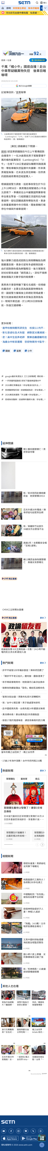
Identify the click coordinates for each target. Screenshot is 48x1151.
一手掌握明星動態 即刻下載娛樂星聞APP (23, 380)
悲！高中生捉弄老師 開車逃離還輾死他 (24, 337)
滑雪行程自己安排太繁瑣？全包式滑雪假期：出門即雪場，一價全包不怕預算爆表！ (23, 1003)
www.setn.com (25, 1144)
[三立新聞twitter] (33, 1131)
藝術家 (24, 778)
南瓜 (37, 778)
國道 (3, 151)
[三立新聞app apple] (9, 1138)
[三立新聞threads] (40, 1131)
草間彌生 (10, 778)
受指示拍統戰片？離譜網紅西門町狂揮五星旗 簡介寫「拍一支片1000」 (8, 1003)
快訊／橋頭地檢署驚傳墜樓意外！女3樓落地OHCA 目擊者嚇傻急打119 (38, 1003)
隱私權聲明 (6, 1144)
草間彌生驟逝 (19, 8)
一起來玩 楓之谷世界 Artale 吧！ (23, 1058)
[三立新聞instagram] (18, 1131)
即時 (8, 8)
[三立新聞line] (26, 1131)
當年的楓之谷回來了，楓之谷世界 (17, 752)
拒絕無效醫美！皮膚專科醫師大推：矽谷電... (24, 399)
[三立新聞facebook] (11, 1131)
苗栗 (18, 92)
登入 (45, 2)
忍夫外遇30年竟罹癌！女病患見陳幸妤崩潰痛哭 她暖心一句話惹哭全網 (8, 1058)
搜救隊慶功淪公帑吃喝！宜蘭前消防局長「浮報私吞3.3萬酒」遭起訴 (23, 1030)
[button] (37, 3)
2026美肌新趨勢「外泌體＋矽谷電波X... (22, 394)
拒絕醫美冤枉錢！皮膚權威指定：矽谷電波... (24, 390)
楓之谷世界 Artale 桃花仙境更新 (38, 1030)
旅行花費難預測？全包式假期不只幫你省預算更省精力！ (8, 1030)
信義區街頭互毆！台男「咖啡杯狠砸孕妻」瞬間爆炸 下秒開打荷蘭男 (38, 1058)
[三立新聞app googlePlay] (29, 1138)
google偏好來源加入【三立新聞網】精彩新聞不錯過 (25, 376)
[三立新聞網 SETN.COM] (2, 8)
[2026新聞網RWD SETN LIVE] (3, 2)
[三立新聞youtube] (3, 1131)
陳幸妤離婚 (33, 8)
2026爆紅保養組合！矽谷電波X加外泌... (22, 385)
